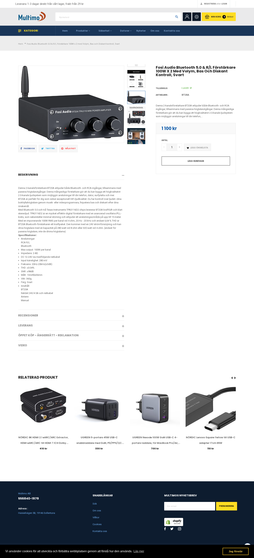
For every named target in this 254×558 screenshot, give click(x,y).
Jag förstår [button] (235, 551)
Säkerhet (104, 30)
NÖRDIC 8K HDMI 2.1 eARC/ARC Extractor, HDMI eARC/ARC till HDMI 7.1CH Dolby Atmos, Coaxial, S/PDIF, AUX (43, 443)
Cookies (97, 524)
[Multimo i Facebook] (165, 529)
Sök (95, 503)
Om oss (154, 30)
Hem (65, 30)
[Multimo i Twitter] (171, 529)
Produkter (82, 30)
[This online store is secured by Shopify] (173, 521)
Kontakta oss (172, 30)
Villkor (96, 517)
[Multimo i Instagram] (179, 529)
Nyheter (141, 30)
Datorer (124, 30)
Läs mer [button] (139, 551)
